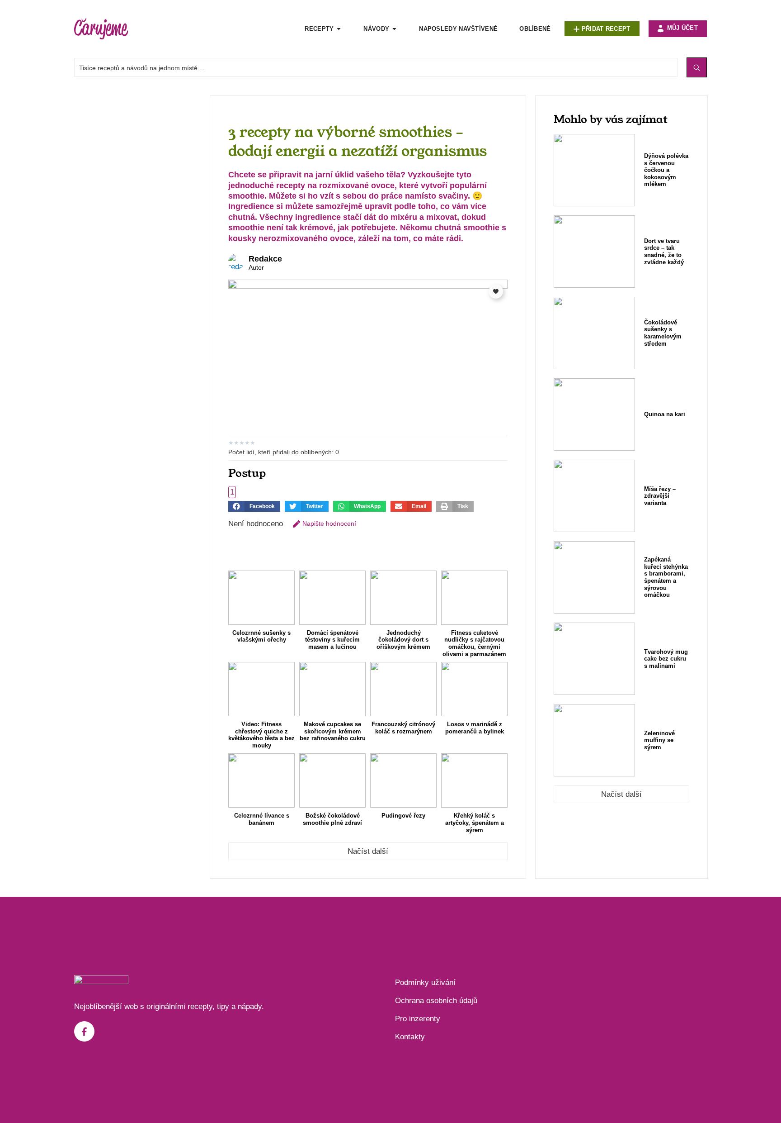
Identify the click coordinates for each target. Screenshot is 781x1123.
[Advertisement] (137, 231)
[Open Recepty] (339, 28)
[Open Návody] (394, 28)
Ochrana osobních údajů (436, 1000)
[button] (254, 506)
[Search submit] (697, 67)
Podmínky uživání (425, 982)
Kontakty (410, 1037)
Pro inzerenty (417, 1018)
